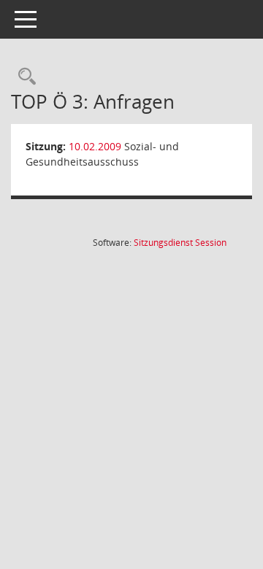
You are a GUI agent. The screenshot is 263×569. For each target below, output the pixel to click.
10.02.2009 (95, 146)
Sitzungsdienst (180, 242)
